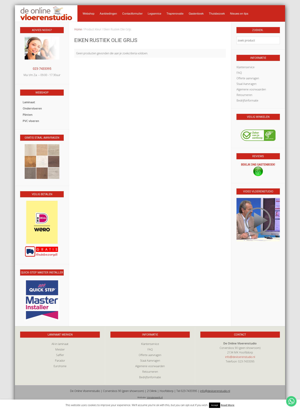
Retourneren (244, 95)
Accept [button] (214, 405)
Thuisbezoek (217, 13)
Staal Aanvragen (246, 84)
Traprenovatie (175, 13)
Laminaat (29, 102)
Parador (60, 360)
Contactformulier (132, 13)
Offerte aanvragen (247, 78)
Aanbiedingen (108, 13)
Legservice (154, 13)
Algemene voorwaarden (251, 89)
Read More (227, 405)
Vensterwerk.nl (155, 397)
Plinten (27, 115)
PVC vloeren (31, 121)
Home (78, 29)
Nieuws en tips (239, 13)
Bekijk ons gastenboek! (258, 164)
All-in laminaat (60, 344)
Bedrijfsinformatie (247, 100)
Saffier (60, 355)
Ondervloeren (32, 108)
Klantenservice (245, 67)
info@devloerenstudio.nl (240, 357)
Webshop (88, 13)
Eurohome (59, 366)
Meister (60, 349)
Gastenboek (196, 13)
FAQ (239, 73)
